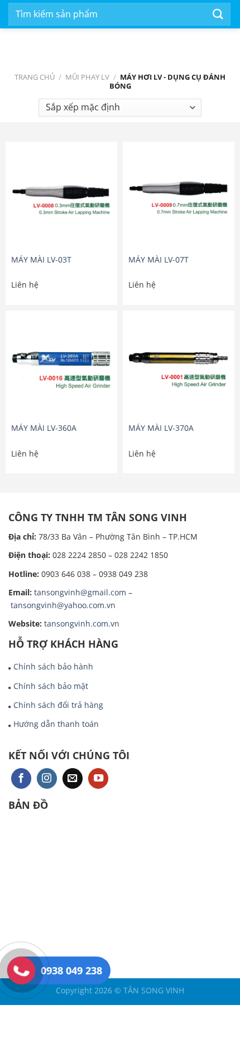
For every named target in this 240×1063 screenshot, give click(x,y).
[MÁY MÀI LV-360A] (61, 366)
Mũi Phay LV (87, 77)
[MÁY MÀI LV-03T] (61, 197)
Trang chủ (35, 77)
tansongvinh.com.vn (81, 623)
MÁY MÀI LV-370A (161, 428)
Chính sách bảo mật (50, 686)
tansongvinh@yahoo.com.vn (63, 605)
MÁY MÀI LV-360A (43, 428)
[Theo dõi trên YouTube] (98, 778)
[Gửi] (218, 14)
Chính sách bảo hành (53, 666)
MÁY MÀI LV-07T (158, 260)
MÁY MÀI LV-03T (41, 260)
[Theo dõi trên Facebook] (21, 778)
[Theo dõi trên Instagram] (47, 778)
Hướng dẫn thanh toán (56, 724)
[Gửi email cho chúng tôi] (73, 778)
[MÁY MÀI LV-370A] (178, 366)
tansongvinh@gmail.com (80, 592)
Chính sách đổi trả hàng (58, 705)
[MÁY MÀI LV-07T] (178, 197)
